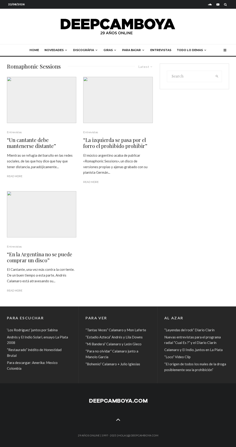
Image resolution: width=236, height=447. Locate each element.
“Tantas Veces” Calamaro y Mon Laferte (116, 330)
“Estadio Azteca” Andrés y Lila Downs (114, 337)
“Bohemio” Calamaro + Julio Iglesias (113, 364)
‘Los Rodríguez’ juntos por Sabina (32, 330)
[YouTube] (218, 4)
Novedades (54, 50)
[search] (217, 76)
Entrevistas (160, 50)
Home (34, 50)
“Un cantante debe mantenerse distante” (31, 143)
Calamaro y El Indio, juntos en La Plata (193, 350)
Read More (14, 176)
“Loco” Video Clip (177, 357)
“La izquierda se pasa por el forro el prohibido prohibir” (115, 143)
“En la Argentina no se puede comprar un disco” (39, 257)
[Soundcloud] (210, 4)
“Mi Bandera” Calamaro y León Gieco (114, 344)
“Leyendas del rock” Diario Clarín (189, 330)
